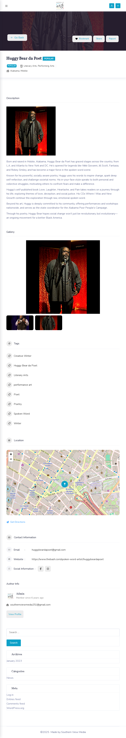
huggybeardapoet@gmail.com (49, 549)
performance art (23, 385)
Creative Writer (22, 356)
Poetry (18, 404)
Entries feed (14, 699)
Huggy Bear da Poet (25, 365)
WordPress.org (15, 708)
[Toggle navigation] (6, 5)
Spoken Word (22, 414)
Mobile (24, 70)
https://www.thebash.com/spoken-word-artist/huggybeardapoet (68, 559)
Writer (17, 423)
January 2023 (14, 661)
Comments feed (16, 703)
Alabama (15, 70)
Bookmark (84, 38)
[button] (11, 277)
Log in (10, 695)
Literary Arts (30, 65)
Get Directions (17, 522)
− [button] (11, 459)
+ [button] (11, 454)
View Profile (15, 614)
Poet (17, 394)
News (10, 678)
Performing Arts (46, 65)
